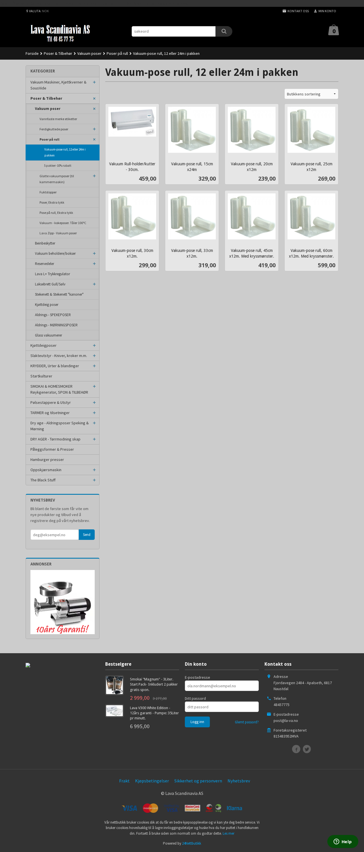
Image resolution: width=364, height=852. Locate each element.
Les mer (228, 833)
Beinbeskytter (45, 243)
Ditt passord (195, 698)
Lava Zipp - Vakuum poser (58, 233)
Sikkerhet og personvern (198, 781)
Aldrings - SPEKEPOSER (53, 314)
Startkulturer (41, 376)
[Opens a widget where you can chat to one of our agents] (342, 842)
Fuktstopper (48, 192)
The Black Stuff (42, 480)
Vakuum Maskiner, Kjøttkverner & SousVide (58, 85)
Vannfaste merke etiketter (58, 119)
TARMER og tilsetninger (50, 412)
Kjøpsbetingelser (152, 781)
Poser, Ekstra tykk (52, 202)
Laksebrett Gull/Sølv (50, 284)
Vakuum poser (47, 108)
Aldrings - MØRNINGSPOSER (56, 325)
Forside (32, 53)
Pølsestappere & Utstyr (50, 402)
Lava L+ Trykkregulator (52, 274)
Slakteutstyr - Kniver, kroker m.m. (58, 355)
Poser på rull (49, 139)
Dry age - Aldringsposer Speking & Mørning (59, 425)
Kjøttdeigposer (43, 345)
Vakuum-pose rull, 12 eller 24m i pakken (65, 152)
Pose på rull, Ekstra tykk (56, 212)
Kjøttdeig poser (46, 304)
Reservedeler (44, 263)
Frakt (124, 781)
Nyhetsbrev (239, 781)
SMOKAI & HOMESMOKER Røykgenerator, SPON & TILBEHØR (59, 389)
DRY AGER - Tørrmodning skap (55, 439)
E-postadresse (197, 677)
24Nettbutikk (191, 843)
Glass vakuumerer (48, 335)
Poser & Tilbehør (46, 98)
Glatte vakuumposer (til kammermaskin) (57, 179)
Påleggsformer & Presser (52, 449)
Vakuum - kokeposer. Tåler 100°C (63, 223)
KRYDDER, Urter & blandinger (54, 365)
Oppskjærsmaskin (45, 469)
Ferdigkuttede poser (54, 129)
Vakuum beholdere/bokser (55, 253)
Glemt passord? (247, 722)
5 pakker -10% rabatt (57, 166)
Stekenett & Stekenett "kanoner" (59, 294)
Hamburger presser (47, 459)
